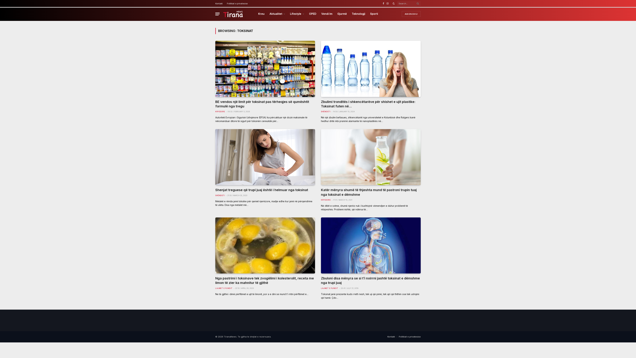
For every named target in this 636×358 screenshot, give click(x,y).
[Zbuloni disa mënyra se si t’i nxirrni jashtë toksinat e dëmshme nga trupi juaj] (371, 245)
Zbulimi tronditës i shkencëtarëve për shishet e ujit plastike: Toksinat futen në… (368, 104)
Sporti (374, 13)
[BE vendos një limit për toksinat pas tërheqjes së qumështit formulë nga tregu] (265, 69)
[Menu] (217, 14)
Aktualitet (275, 13)
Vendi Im (326, 13)
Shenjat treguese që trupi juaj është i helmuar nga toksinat (261, 190)
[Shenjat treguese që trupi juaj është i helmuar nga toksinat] (265, 157)
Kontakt (219, 3)
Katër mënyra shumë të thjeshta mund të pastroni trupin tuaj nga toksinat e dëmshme (369, 192)
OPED (312, 13)
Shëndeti (325, 112)
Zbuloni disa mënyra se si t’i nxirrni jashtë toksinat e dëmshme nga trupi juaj (370, 280)
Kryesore (220, 112)
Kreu (261, 13)
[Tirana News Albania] (233, 14)
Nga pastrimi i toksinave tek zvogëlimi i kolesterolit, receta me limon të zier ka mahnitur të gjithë (264, 280)
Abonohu (411, 14)
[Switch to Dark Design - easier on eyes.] (394, 3)
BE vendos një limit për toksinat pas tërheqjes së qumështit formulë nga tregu (262, 104)
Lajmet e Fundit (224, 288)
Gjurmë (342, 13)
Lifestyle (295, 13)
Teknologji (358, 13)
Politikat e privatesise (237, 3)
